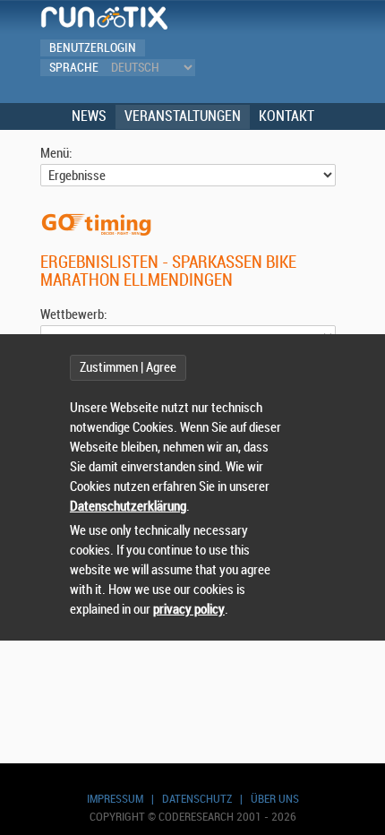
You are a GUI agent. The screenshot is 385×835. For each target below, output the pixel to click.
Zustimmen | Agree (128, 367)
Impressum (115, 798)
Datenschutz (197, 798)
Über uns (275, 798)
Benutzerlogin (92, 48)
